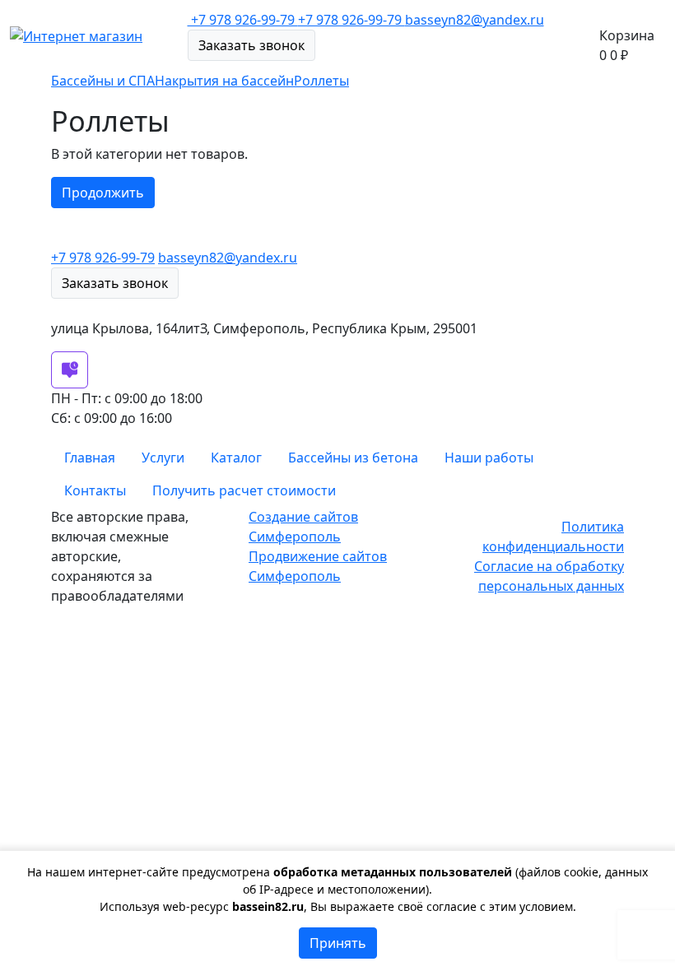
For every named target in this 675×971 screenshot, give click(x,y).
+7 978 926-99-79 (351, 20)
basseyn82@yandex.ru (474, 20)
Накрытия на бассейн (224, 81)
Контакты (95, 490)
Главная (89, 457)
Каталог (236, 457)
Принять (338, 943)
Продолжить (103, 193)
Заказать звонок (251, 45)
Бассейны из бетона (353, 457)
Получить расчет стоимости (244, 490)
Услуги (163, 457)
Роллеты (321, 81)
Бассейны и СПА (103, 81)
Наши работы (489, 457)
